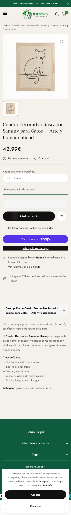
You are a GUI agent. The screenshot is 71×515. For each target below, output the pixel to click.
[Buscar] (57, 13)
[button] (61, 216)
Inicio (5, 25)
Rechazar (35, 506)
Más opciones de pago (35, 248)
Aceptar (35, 495)
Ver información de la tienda (24, 267)
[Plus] (63, 204)
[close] (68, 4)
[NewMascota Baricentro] (35, 14)
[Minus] (8, 204)
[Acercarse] (61, 41)
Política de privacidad (41, 228)
